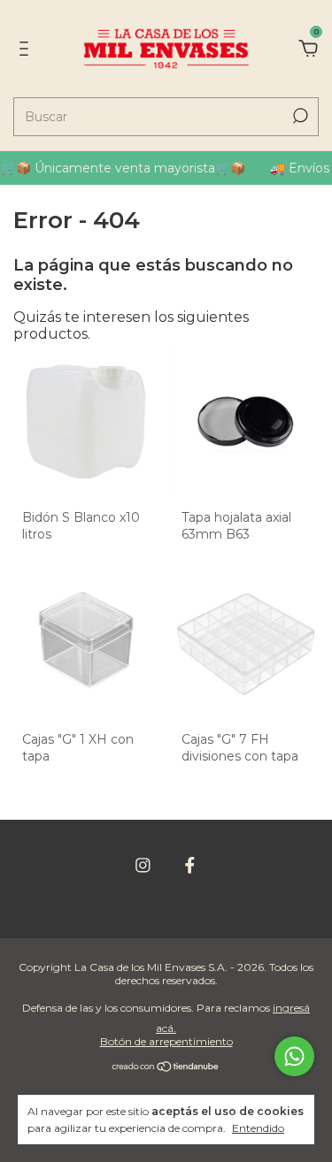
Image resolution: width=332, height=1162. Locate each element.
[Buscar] (298, 116)
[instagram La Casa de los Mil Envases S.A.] (143, 865)
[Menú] (27, 49)
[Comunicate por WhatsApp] (294, 1056)
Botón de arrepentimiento (166, 1041)
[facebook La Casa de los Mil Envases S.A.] (189, 865)
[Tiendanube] (166, 1067)
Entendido (258, 1128)
